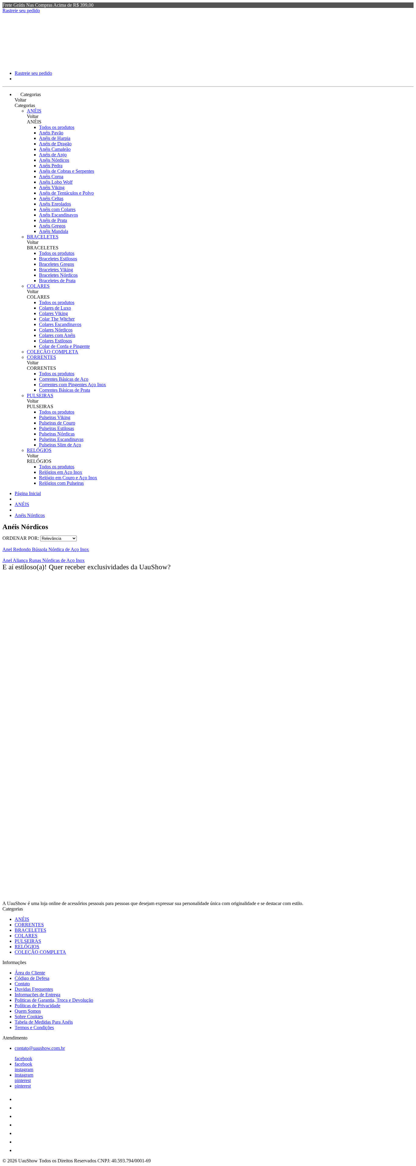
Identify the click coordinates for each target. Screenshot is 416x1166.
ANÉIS (34, 110)
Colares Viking (53, 313)
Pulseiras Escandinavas (61, 439)
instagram (24, 1069)
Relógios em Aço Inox (60, 472)
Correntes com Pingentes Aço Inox (72, 384)
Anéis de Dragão (55, 143)
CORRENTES (41, 357)
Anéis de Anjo (53, 154)
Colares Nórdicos (55, 329)
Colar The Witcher (57, 318)
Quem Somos (28, 1011)
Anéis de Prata (53, 220)
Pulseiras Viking (54, 417)
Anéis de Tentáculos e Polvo (66, 193)
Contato (22, 983)
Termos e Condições (34, 1027)
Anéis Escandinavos (58, 214)
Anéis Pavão (51, 132)
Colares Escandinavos (60, 324)
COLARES (38, 286)
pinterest (23, 1080)
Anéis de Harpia (54, 138)
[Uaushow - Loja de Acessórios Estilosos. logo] (25, 62)
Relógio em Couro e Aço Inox (68, 477)
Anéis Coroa (51, 176)
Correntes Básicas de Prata (64, 390)
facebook (23, 1058)
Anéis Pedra (50, 165)
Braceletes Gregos (56, 264)
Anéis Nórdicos (54, 160)
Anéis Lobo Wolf (55, 182)
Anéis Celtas (51, 198)
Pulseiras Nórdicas (57, 433)
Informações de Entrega (37, 994)
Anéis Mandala (53, 231)
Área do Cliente (30, 972)
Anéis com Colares (57, 209)
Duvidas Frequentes (34, 989)
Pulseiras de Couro (57, 422)
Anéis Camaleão (55, 149)
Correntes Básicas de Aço (63, 379)
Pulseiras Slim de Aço (60, 444)
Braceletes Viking (56, 269)
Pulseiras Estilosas (56, 428)
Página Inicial (28, 493)
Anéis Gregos (52, 225)
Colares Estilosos (55, 340)
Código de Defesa (32, 978)
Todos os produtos (56, 127)
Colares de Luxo (55, 308)
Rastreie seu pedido (21, 10)
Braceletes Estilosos (58, 258)
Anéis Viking (52, 187)
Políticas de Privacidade (37, 1005)
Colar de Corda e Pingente (64, 346)
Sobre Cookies (29, 1016)
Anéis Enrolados (55, 203)
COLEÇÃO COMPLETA (52, 351)
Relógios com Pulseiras (61, 483)
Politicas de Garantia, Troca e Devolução (54, 1000)
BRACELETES (42, 236)
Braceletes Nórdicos (58, 275)
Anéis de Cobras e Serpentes (66, 171)
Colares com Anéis (57, 335)
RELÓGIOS (39, 450)
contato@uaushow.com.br (40, 1048)
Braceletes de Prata (57, 280)
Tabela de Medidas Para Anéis (44, 1022)
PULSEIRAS (40, 395)
